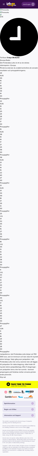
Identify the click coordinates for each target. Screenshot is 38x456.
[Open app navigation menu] (4, 4)
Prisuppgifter (4, 98)
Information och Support (12, 415)
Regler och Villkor (10, 409)
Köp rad (3, 377)
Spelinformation (9, 403)
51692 (27, 427)
